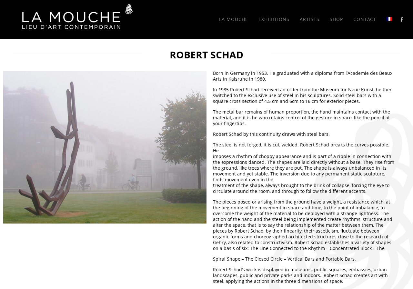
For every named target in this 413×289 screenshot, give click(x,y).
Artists (309, 19)
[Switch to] (389, 19)
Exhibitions (273, 19)
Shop (336, 19)
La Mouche (233, 19)
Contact (364, 19)
